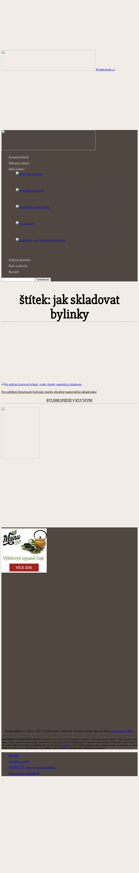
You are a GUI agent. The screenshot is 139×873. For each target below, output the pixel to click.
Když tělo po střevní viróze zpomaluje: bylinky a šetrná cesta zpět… (66, 249)
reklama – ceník (19, 761)
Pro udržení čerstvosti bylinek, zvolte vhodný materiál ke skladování (49, 392)
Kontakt (14, 755)
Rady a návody (18, 265)
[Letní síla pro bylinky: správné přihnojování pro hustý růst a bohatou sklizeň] (30, 190)
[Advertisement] (69, 103)
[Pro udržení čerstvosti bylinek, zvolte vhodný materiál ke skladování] (41, 384)
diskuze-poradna (19, 259)
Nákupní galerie (19, 163)
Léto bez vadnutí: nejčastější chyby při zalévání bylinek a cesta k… (65, 215)
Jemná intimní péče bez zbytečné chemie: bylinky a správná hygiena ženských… (75, 232)
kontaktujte (66, 745)
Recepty (14, 271)
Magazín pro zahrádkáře (24, 773)
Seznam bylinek (19, 157)
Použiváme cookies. (122, 731)
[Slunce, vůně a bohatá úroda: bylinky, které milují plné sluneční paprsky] (29, 174)
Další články (17, 169)
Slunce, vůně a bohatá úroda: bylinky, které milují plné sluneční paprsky (70, 182)
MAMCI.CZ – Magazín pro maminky (32, 767)
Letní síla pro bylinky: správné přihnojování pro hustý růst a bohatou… (69, 199)
